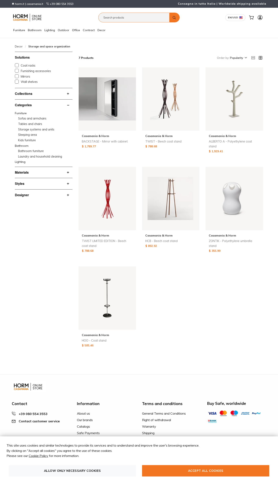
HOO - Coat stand (94, 340)
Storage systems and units (36, 129)
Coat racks (28, 65)
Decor (101, 30)
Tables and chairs (30, 124)
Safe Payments (88, 433)
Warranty (149, 426)
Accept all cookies (205, 471)
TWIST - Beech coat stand (163, 141)
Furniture (19, 30)
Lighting (49, 30)
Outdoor (63, 30)
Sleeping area (27, 135)
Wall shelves (29, 82)
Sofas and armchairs (32, 118)
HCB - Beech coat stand (161, 241)
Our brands (85, 420)
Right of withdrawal (156, 420)
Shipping (148, 433)
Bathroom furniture (31, 151)
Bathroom (35, 30)
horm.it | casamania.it (28, 4)
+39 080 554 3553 (61, 4)
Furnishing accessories (36, 71)
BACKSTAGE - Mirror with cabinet (105, 141)
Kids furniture (27, 140)
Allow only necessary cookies (72, 471)
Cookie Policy (38, 456)
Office (76, 30)
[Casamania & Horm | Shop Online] (28, 17)
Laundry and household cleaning (40, 156)
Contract (89, 30)
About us (83, 413)
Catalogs (83, 426)
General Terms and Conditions (164, 413)
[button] (238, 58)
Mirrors (25, 76)
